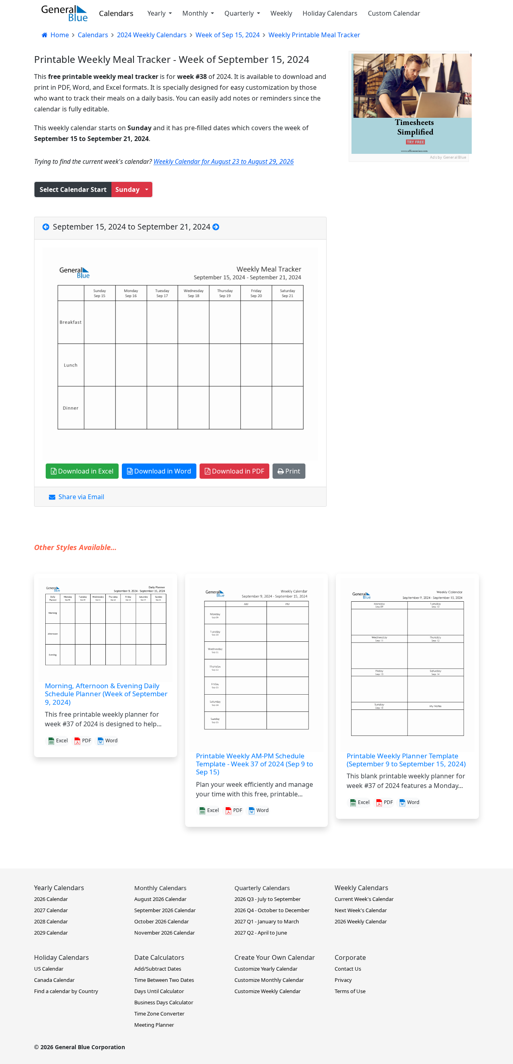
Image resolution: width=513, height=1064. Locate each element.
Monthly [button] (195, 13)
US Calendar (48, 968)
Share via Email (79, 496)
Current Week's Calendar (364, 899)
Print (292, 471)
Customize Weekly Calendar (267, 991)
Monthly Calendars (160, 888)
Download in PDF (237, 471)
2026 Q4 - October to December (271, 910)
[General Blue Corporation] (64, 13)
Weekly (281, 13)
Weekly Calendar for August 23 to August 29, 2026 (223, 161)
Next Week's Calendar (361, 910)
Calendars (116, 13)
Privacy (343, 979)
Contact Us (348, 968)
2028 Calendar (51, 921)
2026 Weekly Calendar (361, 921)
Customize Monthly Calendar (269, 979)
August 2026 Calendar (160, 899)
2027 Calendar (51, 910)
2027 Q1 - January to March (266, 921)
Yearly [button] (157, 13)
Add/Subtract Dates (157, 968)
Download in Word (162, 471)
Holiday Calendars (330, 13)
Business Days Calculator (163, 1002)
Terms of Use (350, 991)
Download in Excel (85, 471)
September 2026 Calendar (165, 910)
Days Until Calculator (159, 991)
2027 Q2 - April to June (260, 932)
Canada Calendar (54, 979)
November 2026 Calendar (164, 932)
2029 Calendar (51, 932)
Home (59, 34)
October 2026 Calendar (161, 921)
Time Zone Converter (159, 1013)
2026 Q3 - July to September (267, 899)
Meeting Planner (154, 1024)
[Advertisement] (409, 212)
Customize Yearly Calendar (265, 968)
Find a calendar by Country (66, 991)
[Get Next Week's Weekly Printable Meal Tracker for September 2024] (215, 226)
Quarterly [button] (239, 13)
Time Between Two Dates (164, 979)
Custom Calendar (394, 13)
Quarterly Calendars (262, 888)
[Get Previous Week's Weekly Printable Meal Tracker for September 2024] (46, 226)
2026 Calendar (51, 899)
